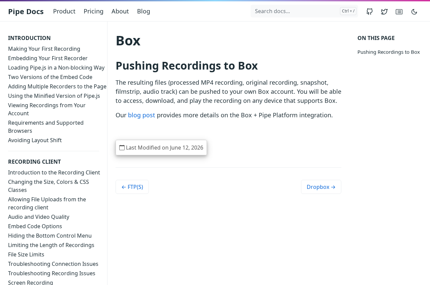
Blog (143, 11)
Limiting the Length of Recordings (51, 245)
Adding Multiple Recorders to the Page (57, 86)
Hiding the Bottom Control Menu (50, 235)
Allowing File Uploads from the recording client (47, 203)
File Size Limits (26, 254)
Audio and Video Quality (38, 216)
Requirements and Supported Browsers (46, 126)
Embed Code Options (35, 226)
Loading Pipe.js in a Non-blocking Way (56, 67)
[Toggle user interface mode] (414, 11)
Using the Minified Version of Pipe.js (54, 95)
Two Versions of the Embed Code (50, 77)
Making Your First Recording (44, 48)
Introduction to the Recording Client (54, 172)
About (120, 11)
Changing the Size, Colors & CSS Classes (48, 186)
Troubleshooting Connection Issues (53, 264)
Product (64, 11)
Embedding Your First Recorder (48, 58)
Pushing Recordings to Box (388, 51)
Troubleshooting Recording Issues (51, 273)
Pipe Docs (26, 11)
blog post (141, 115)
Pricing (93, 11)
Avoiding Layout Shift (35, 140)
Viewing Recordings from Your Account (47, 109)
